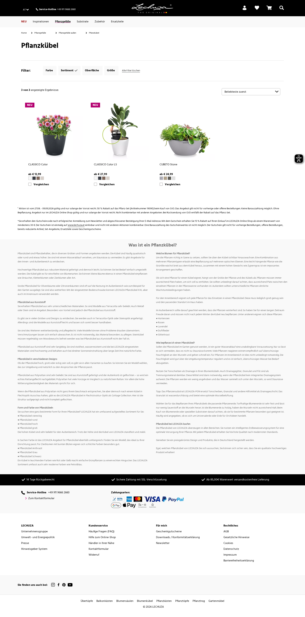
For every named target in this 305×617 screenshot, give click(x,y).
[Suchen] (281, 10)
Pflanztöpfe (182, 601)
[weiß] (30, 178)
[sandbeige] (165, 178)
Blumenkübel (145, 601)
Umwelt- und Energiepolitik (38, 537)
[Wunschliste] (257, 10)
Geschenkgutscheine (169, 532)
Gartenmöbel (216, 601)
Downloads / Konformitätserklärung (178, 537)
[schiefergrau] (34, 178)
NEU (24, 21)
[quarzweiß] (173, 178)
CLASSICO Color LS (105, 165)
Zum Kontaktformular (41, 498)
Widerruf (94, 555)
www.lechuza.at (76, 225)
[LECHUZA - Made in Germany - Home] (152, 8)
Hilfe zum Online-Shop (102, 537)
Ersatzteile (117, 21)
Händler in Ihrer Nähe (101, 543)
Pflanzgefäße (63, 21)
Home (24, 33)
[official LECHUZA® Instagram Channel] (53, 585)
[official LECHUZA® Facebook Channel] (58, 585)
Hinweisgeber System (34, 549)
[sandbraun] (42, 178)
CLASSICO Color (38, 165)
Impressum (230, 555)
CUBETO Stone (168, 165)
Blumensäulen (124, 601)
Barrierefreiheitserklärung (238, 561)
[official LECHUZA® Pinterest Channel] (64, 585)
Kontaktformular (99, 549)
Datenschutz (231, 549)
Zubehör (100, 21)
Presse (25, 543)
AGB (226, 532)
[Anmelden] (245, 10)
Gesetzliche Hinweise (236, 537)
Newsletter (162, 543)
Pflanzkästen (164, 601)
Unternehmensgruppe (34, 532)
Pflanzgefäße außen (67, 33)
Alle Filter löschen (131, 71)
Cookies (228, 543)
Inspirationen (41, 21)
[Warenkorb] (269, 10)
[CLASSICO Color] (54, 131)
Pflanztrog (199, 601)
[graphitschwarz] (169, 178)
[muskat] (38, 178)
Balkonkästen (104, 601)
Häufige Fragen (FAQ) (101, 532)
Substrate (82, 21)
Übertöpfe (87, 601)
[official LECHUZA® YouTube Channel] (70, 585)
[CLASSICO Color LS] (119, 131)
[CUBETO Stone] (185, 131)
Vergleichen (41, 185)
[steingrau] (161, 178)
